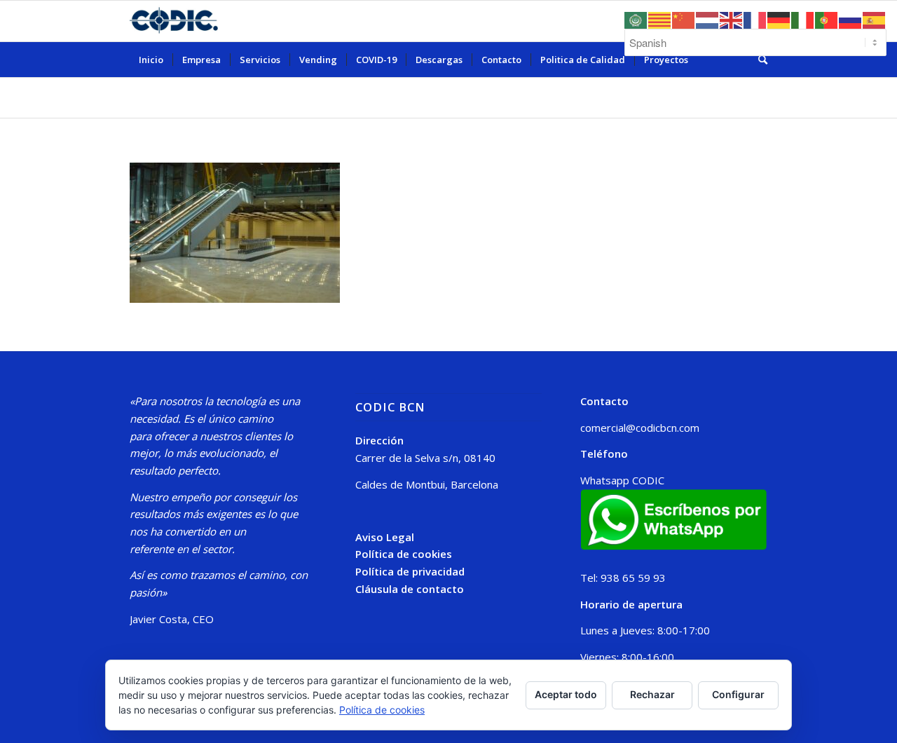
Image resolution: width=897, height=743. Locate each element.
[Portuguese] (827, 19)
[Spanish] (874, 19)
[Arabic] (636, 19)
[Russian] (851, 19)
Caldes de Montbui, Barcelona (426, 484)
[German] (779, 19)
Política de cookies (403, 554)
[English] (732, 19)
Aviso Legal (384, 537)
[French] (755, 19)
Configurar (738, 694)
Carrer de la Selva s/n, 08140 (425, 458)
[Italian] (803, 19)
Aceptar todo (566, 694)
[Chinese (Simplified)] (684, 19)
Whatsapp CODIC (622, 480)
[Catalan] (660, 19)
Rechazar (652, 694)
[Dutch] (708, 19)
